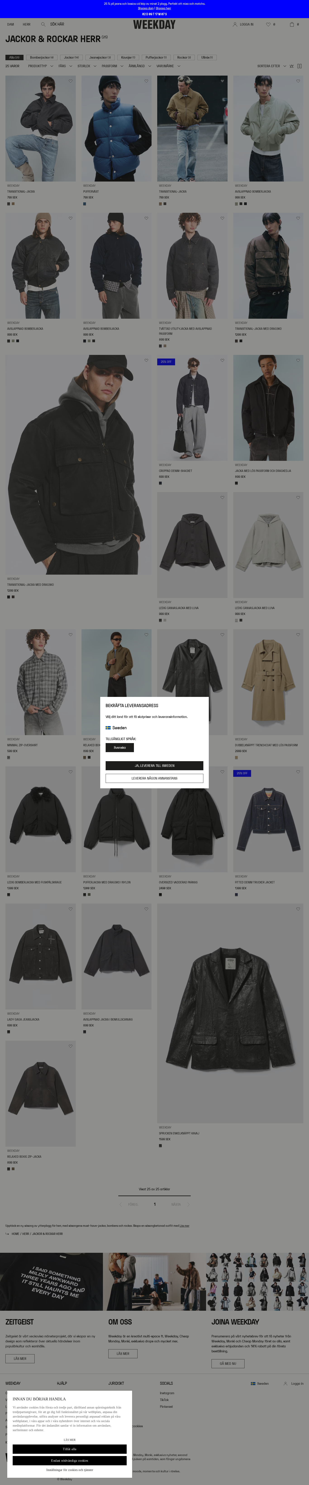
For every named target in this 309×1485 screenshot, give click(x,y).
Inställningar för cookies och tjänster (69, 1470)
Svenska (120, 747)
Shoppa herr (163, 8)
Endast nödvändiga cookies (69, 1460)
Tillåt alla (69, 1449)
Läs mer (70, 1440)
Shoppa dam (146, 8)
